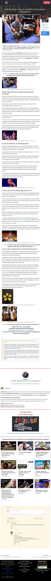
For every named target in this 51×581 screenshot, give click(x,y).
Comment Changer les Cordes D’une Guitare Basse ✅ (42, 473)
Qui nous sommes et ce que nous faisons (24, 562)
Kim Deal (23, 221)
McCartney (18, 221)
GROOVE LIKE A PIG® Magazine (24, 566)
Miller (4, 403)
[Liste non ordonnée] (18, 514)
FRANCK (21, 533)
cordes (38, 260)
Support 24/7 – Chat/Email (24, 561)
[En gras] (11, 514)
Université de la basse (17, 395)
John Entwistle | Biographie (25, 452)
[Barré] (15, 514)
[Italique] (12, 514)
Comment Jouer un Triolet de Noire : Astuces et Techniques (25, 473)
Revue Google (39, 563)
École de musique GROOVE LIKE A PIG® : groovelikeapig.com (21, 330)
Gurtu (10, 405)
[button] (34, 2)
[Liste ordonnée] (17, 514)
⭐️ (42, 563)
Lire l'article (4, 457)
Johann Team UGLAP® (18, 532)
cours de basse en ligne (16, 350)
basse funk (23, 64)
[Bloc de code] (21, 514)
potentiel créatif (35, 152)
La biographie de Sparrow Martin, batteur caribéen (42, 491)
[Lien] (22, 514)
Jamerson (23, 219)
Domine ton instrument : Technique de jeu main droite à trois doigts (8, 473)
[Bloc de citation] (19, 514)
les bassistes (8, 119)
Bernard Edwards (28, 284)
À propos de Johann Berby (24, 569)
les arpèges (29, 208)
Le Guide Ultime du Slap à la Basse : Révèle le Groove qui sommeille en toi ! (8, 454)
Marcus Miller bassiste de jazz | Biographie (25, 491)
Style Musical (24, 571)
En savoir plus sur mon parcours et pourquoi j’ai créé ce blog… (25, 383)
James (19, 219)
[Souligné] (14, 514)
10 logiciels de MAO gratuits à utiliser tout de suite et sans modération (42, 454)
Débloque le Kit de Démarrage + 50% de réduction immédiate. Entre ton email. (45, 28)
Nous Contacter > (24, 564)
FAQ (24, 568)
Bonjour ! (25, 379)
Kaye (13, 221)
